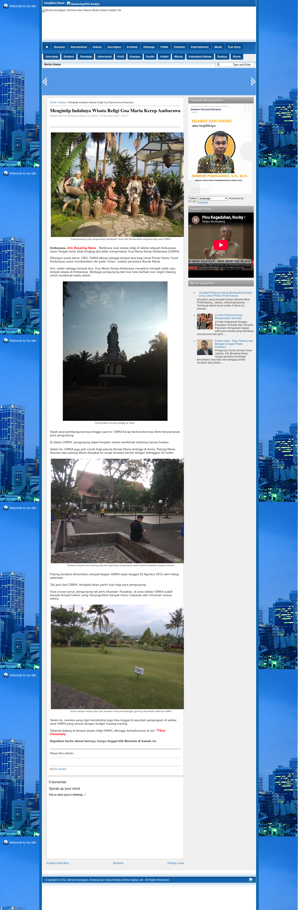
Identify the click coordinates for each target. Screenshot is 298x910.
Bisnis (237, 56)
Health (150, 56)
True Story (234, 47)
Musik (218, 47)
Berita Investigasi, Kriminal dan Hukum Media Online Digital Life (105, 879)
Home (53, 102)
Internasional (79, 47)
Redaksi (69, 56)
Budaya (222, 56)
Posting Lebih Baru (57, 863)
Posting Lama (176, 863)
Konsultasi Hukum (200, 56)
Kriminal (132, 47)
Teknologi (86, 56)
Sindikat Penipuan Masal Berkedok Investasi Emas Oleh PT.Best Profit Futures (225, 294)
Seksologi (52, 56)
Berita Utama (52, 64)
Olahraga (149, 47)
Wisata (178, 56)
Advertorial (104, 56)
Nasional (59, 47)
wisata (62, 102)
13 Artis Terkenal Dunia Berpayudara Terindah (228, 317)
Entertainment (200, 47)
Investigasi (114, 47)
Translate (202, 202)
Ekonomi (179, 47)
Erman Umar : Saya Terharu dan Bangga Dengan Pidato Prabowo (234, 343)
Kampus (135, 56)
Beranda (118, 863)
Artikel (164, 56)
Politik (164, 47)
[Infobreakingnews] (251, 880)
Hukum (97, 47)
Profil (120, 56)
